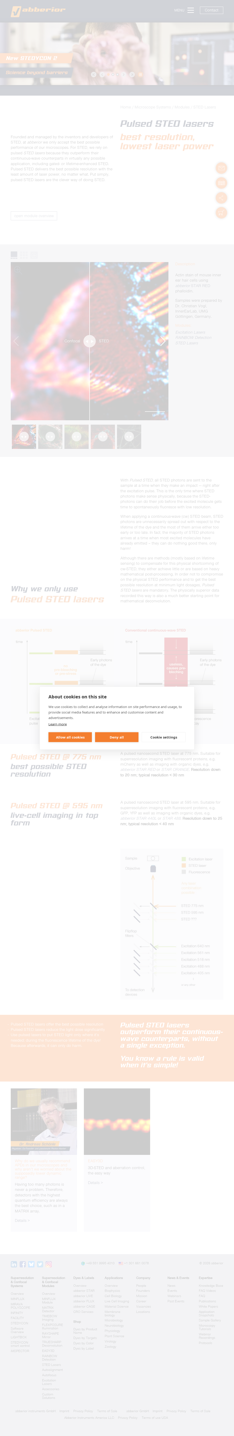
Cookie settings (163, 737)
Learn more (57, 724)
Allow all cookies (70, 737)
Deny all (117, 737)
